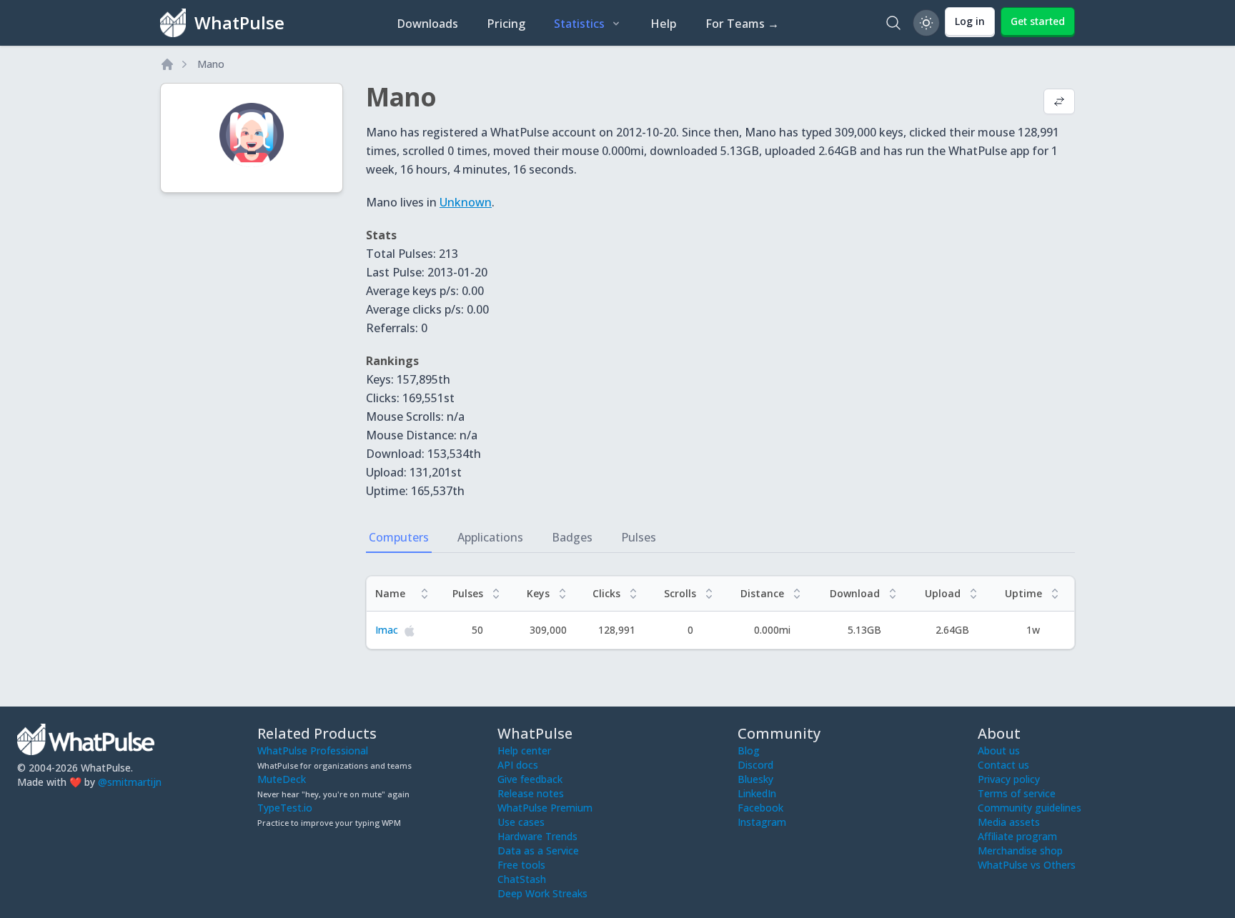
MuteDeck (281, 779)
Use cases (521, 822)
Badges (572, 537)
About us (999, 750)
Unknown (466, 202)
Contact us (1003, 765)
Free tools (521, 865)
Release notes (530, 793)
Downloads (427, 23)
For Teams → (742, 23)
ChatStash (521, 879)
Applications (490, 537)
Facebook (760, 807)
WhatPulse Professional (312, 750)
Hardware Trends (537, 836)
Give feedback (529, 779)
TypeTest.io (284, 807)
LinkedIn (757, 793)
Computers (399, 537)
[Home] (167, 64)
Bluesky (755, 779)
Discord (755, 765)
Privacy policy (1009, 779)
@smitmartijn (130, 782)
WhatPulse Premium (544, 807)
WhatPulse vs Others (1027, 865)
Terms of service (1017, 793)
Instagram (762, 822)
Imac (386, 630)
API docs (517, 765)
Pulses (638, 537)
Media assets (1009, 822)
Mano (210, 64)
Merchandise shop (1020, 850)
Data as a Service (538, 850)
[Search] (893, 22)
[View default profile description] (1059, 103)
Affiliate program (1017, 836)
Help (663, 23)
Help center (524, 750)
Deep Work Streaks (542, 893)
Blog (749, 750)
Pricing (506, 23)
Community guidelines (1029, 807)
